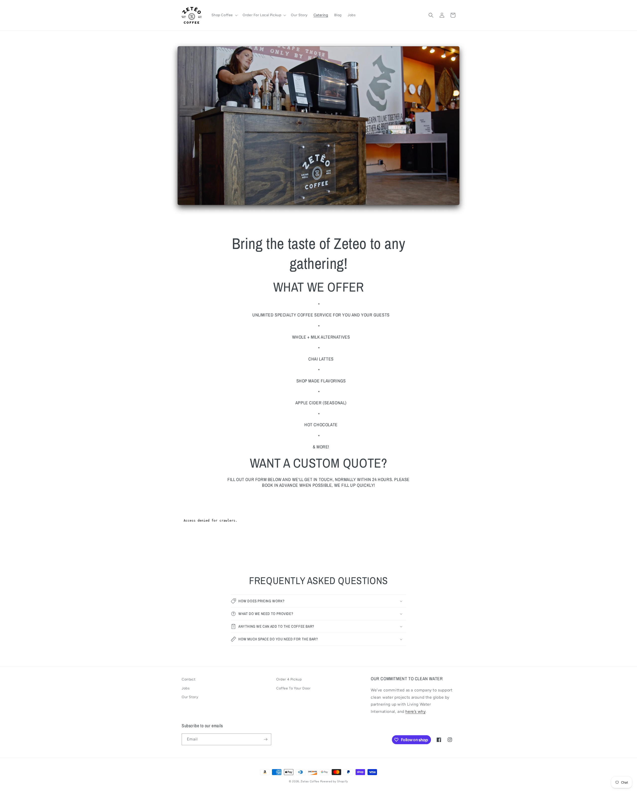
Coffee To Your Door (293, 688)
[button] (224, 15)
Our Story (190, 697)
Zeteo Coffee (310, 781)
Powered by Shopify (334, 781)
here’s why (415, 711)
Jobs (186, 688)
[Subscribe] (265, 739)
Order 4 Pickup (289, 679)
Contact (188, 679)
